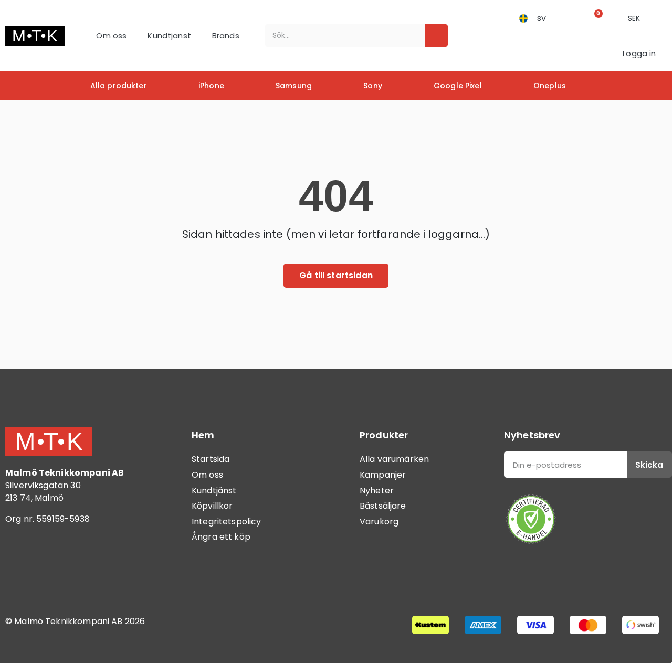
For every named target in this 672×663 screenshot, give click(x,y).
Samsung (294, 85)
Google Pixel (458, 85)
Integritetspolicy (226, 521)
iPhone (211, 85)
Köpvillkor (212, 506)
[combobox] (337, 35)
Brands (225, 35)
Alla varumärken (394, 459)
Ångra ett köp (221, 537)
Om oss (111, 35)
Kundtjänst (169, 35)
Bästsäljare (383, 506)
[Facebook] (18, 562)
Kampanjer (383, 475)
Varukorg (379, 521)
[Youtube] (76, 562)
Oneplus (549, 85)
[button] (595, 18)
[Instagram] (47, 562)
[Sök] (436, 35)
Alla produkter (118, 85)
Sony (372, 85)
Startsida (210, 459)
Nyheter (377, 491)
